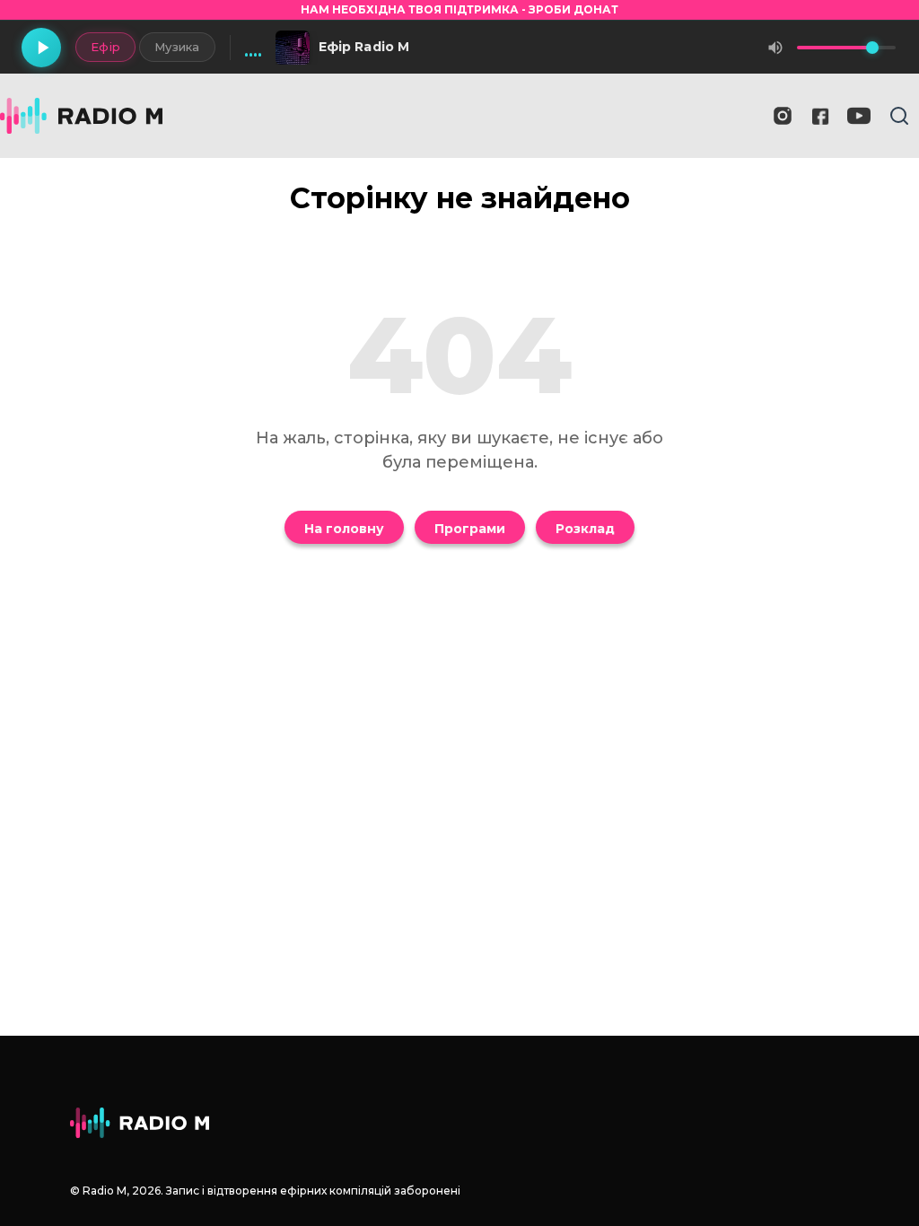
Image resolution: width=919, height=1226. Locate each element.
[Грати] (41, 47)
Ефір (105, 46)
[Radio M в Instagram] (782, 115)
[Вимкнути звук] (775, 47)
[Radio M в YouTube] (859, 115)
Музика (177, 46)
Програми (469, 529)
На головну (344, 529)
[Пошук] (899, 116)
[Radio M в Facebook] (820, 116)
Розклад (585, 529)
